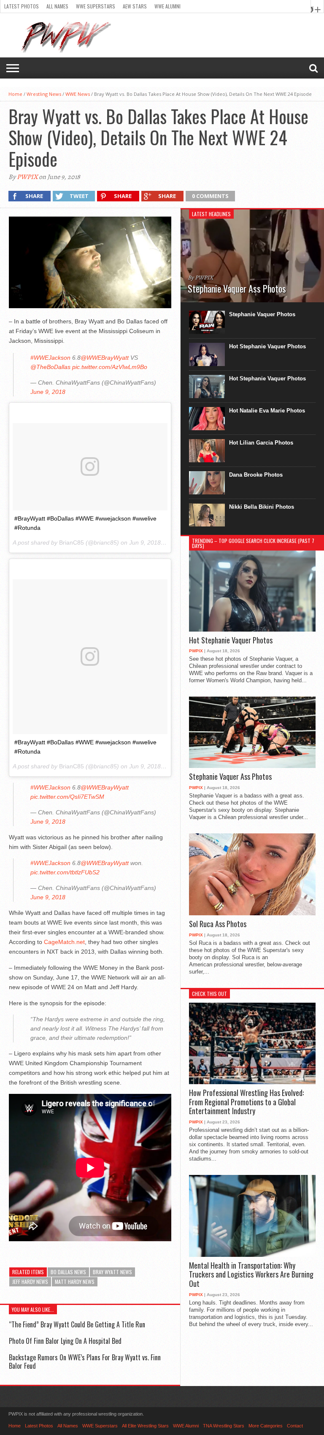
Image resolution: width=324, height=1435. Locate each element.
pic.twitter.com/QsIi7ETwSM (67, 796)
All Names (57, 6)
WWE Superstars (95, 6)
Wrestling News (44, 94)
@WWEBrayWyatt (105, 357)
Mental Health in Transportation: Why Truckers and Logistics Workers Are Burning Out (251, 1275)
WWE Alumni (167, 6)
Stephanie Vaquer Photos (262, 314)
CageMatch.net (64, 942)
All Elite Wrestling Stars (145, 1425)
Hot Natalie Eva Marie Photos (267, 410)
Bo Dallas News (68, 1271)
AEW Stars (135, 6)
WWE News (77, 94)
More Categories (265, 1425)
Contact (295, 1425)
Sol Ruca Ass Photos (217, 924)
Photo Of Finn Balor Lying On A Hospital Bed (65, 1341)
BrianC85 (71, 542)
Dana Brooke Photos (256, 475)
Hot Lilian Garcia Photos (261, 442)
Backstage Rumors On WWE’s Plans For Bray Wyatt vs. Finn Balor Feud (85, 1361)
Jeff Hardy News (30, 1281)
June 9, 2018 (47, 391)
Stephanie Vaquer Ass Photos (230, 776)
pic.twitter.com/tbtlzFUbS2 (65, 872)
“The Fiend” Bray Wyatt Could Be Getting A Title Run (77, 1324)
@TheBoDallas (50, 366)
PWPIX (27, 177)
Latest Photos (21, 6)
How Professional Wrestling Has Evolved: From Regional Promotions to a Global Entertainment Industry (246, 1102)
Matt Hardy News (74, 1281)
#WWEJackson (50, 357)
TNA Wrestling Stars (223, 1425)
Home (15, 94)
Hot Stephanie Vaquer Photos (267, 346)
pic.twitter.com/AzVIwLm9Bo (109, 366)
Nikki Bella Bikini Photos (261, 507)
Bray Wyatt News (112, 1271)
